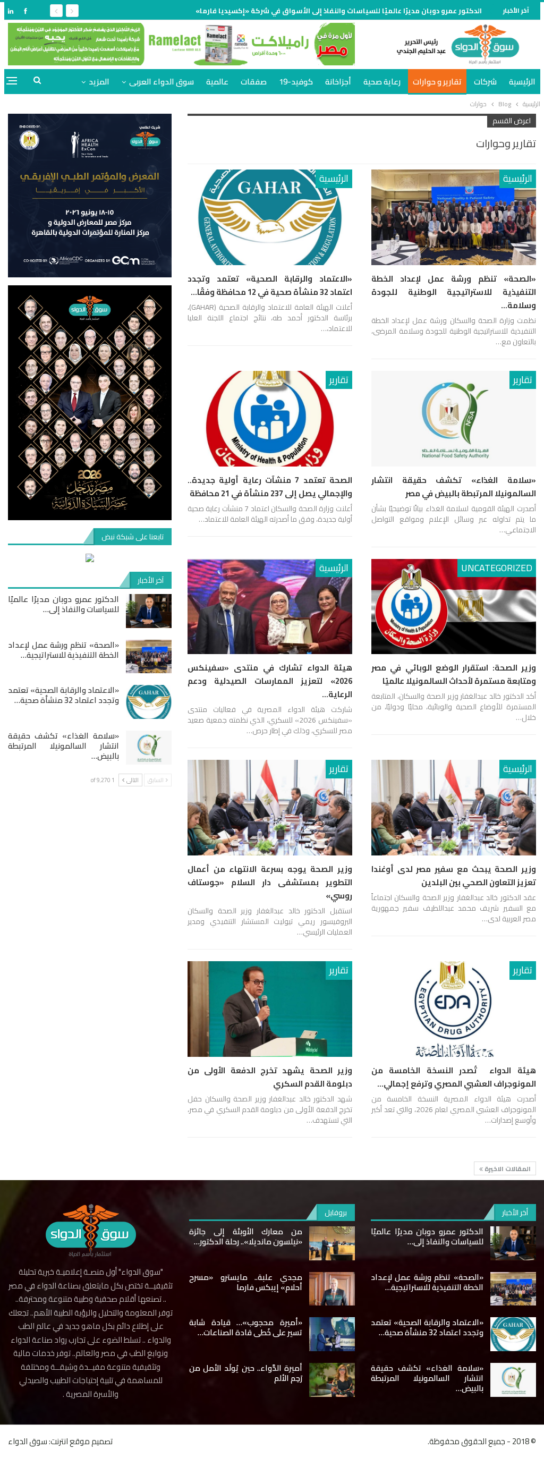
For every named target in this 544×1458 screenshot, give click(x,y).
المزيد (99, 81)
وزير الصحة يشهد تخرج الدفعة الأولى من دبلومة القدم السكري (270, 1077)
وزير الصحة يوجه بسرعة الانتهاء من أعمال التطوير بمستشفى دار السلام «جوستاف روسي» (270, 882)
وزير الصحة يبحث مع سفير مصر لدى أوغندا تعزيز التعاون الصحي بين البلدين (453, 875)
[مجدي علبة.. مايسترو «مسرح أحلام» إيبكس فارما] (332, 1289)
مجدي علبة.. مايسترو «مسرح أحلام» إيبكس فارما (245, 1282)
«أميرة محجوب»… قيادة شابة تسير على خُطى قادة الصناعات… (245, 1327)
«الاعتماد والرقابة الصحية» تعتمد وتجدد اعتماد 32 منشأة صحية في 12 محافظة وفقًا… (270, 285)
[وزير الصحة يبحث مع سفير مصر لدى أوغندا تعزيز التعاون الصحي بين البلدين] (453, 807)
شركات (485, 81)
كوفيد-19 (296, 81)
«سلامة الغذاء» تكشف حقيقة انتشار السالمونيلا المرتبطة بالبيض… (63, 746)
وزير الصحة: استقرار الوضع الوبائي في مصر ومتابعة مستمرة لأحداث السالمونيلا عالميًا (453, 674)
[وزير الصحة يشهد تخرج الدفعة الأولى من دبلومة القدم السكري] (270, 1009)
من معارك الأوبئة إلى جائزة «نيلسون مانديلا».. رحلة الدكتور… (245, 1236)
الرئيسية (522, 81)
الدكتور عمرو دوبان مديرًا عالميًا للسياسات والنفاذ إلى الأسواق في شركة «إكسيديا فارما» (339, 10)
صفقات (254, 81)
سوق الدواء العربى (161, 81)
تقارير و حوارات (437, 81)
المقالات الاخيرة (507, 1169)
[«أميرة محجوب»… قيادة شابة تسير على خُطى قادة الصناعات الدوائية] (332, 1334)
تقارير (522, 379)
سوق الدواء (27, 1441)
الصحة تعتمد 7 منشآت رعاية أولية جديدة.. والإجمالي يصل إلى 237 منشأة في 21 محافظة (270, 486)
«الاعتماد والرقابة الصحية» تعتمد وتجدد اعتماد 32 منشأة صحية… (63, 695)
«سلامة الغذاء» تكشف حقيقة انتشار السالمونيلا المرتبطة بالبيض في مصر (453, 486)
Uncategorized (496, 568)
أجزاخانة (338, 81)
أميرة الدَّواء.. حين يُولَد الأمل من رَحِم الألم (245, 1373)
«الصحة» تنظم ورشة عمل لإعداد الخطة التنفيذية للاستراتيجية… (63, 650)
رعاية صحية (382, 81)
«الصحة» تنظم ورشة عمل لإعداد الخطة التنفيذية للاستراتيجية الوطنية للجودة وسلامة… (453, 292)
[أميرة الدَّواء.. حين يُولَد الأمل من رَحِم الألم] (332, 1380)
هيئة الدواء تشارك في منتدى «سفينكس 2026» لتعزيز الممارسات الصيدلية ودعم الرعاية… (270, 681)
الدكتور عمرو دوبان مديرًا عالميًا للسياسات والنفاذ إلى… (63, 604)
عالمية (217, 81)
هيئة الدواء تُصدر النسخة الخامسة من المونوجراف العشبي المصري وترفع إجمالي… (453, 1077)
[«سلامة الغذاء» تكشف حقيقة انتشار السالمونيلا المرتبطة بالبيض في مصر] (453, 419)
